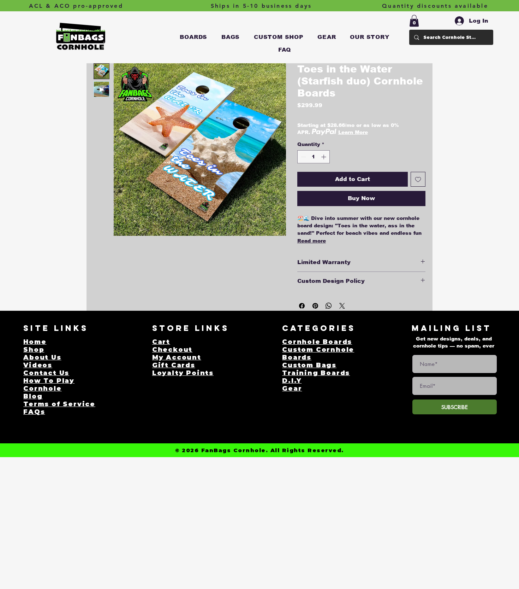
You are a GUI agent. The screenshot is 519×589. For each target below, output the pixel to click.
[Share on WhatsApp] (328, 306)
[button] (193, 37)
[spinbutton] (313, 157)
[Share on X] (342, 306)
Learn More (353, 132)
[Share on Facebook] (302, 306)
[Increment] (324, 157)
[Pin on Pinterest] (315, 306)
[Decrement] (302, 157)
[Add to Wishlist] (418, 179)
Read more (311, 241)
